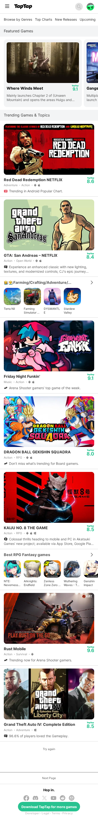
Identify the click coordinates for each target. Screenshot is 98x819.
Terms (56, 813)
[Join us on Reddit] (62, 798)
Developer (32, 813)
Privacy (67, 813)
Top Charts (43, 19)
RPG (19, 457)
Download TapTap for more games (49, 807)
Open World (23, 260)
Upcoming (88, 19)
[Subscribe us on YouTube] (53, 798)
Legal (45, 813)
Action (25, 185)
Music (8, 382)
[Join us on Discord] (35, 798)
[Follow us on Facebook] (26, 798)
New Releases (66, 19)
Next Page (49, 778)
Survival (21, 654)
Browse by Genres (18, 19)
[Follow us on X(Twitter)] (44, 798)
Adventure (11, 185)
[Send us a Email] (71, 798)
